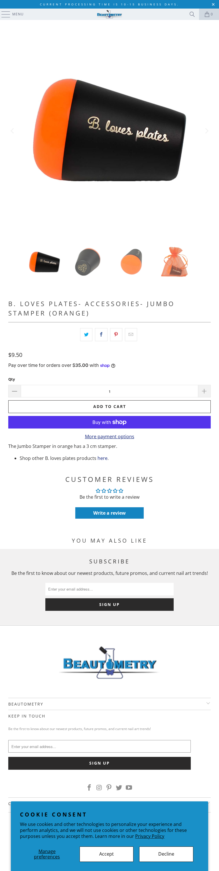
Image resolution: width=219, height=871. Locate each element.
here (103, 458)
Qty (11, 379)
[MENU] (3, 14)
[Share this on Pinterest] (116, 334)
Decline (166, 854)
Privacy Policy (149, 836)
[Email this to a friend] (131, 334)
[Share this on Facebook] (101, 334)
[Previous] (12, 131)
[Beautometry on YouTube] (129, 787)
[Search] (192, 14)
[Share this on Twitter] (86, 334)
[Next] (206, 131)
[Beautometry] (109, 14)
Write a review (109, 513)
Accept (106, 854)
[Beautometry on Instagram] (99, 787)
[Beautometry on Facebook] (89, 787)
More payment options (109, 436)
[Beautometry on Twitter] (119, 787)
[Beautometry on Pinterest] (109, 787)
